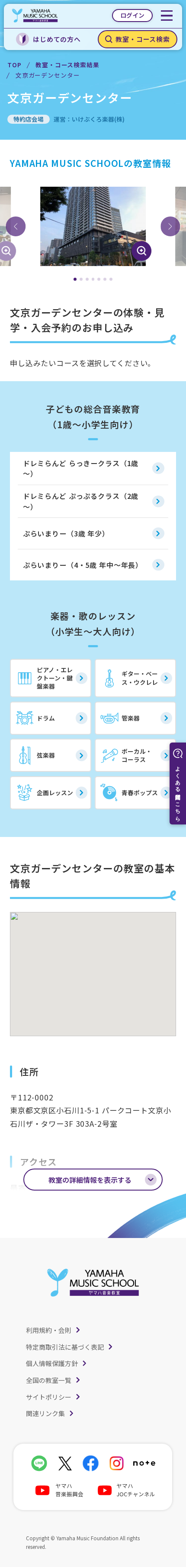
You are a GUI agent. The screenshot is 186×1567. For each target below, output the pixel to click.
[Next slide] (170, 226)
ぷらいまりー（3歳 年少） (66, 533)
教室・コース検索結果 (67, 64)
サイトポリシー (48, 1396)
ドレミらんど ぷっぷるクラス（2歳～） (81, 501)
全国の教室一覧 (48, 1380)
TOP (14, 64)
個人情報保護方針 (52, 1363)
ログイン (132, 15)
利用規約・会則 (48, 1330)
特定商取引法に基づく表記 (65, 1346)
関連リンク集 (45, 1413)
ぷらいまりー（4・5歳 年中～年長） (83, 565)
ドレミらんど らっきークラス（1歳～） (81, 468)
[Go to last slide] (16, 226)
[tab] (75, 279)
